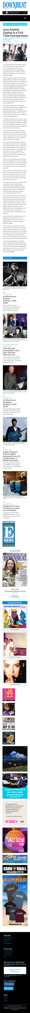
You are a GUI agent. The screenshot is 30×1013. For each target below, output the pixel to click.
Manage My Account (8, 950)
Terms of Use (14, 1005)
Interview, (6, 38)
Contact (5, 999)
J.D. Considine (7, 41)
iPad (19, 597)
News (4, 292)
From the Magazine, (18, 38)
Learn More (7, 965)
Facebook (9, 984)
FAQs (5, 956)
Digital (15, 597)
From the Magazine (12, 344)
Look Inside (15, 592)
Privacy (19, 1005)
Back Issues (6, 941)
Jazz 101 (6, 1001)
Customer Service (8, 954)
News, (10, 38)
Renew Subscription (8, 952)
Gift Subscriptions (8, 939)
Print (11, 597)
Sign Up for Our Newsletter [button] (15, 970)
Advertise (6, 997)
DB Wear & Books (8, 943)
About (10, 1005)
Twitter (9, 988)
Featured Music (15, 602)
